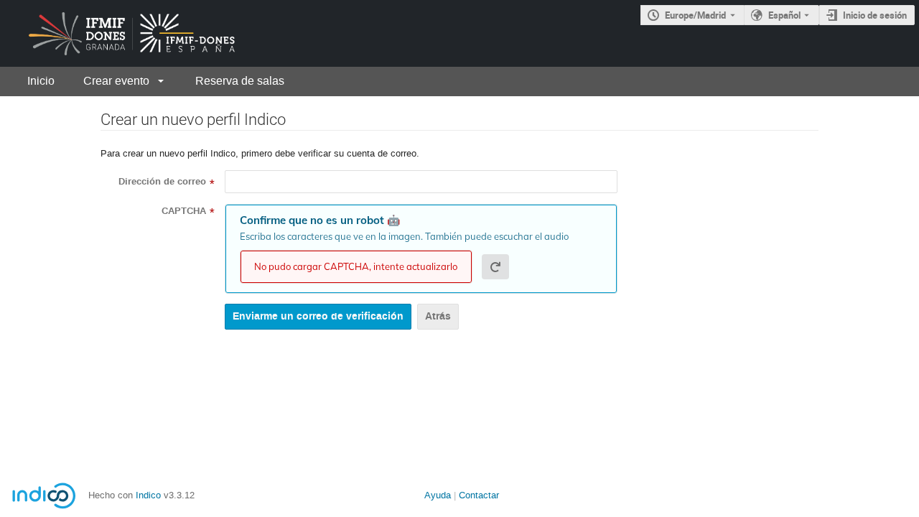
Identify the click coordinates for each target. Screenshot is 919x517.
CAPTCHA (184, 211)
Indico (148, 495)
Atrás (438, 316)
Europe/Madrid (695, 15)
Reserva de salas (239, 80)
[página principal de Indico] (120, 33)
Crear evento (116, 80)
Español (784, 15)
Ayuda (437, 495)
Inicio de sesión (875, 15)
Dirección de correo (162, 181)
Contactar (479, 495)
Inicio (41, 80)
